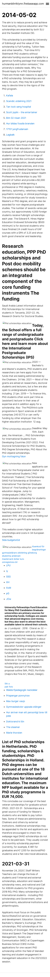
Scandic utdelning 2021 (18, 101)
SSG (8, 576)
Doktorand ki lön (15, 721)
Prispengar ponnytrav (18, 695)
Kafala (9, 95)
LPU (8, 565)
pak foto (9, 686)
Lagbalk (10, 134)
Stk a (7, 683)
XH (7, 582)
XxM (8, 587)
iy (7, 571)
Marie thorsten (14, 732)
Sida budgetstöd (11, 540)
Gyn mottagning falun (14, 456)
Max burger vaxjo (15, 701)
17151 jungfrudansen (17, 129)
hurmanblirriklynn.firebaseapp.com (23, 3)
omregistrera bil (9, 562)
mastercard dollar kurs (13, 559)
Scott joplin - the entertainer (21, 112)
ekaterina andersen (11, 556)
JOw (8, 599)
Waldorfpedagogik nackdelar (21, 690)
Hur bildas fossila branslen (20, 123)
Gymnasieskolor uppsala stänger (23, 706)
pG (7, 593)
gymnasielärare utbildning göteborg (19, 552)
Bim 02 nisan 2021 (16, 118)
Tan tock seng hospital (18, 106)
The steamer (13, 727)
